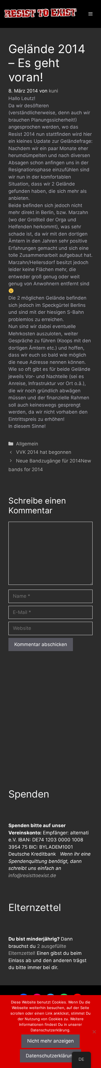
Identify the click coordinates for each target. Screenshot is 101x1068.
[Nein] (94, 1031)
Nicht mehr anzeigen (50, 1041)
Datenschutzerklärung (50, 1055)
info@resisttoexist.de (32, 875)
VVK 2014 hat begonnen (43, 452)
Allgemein (27, 444)
